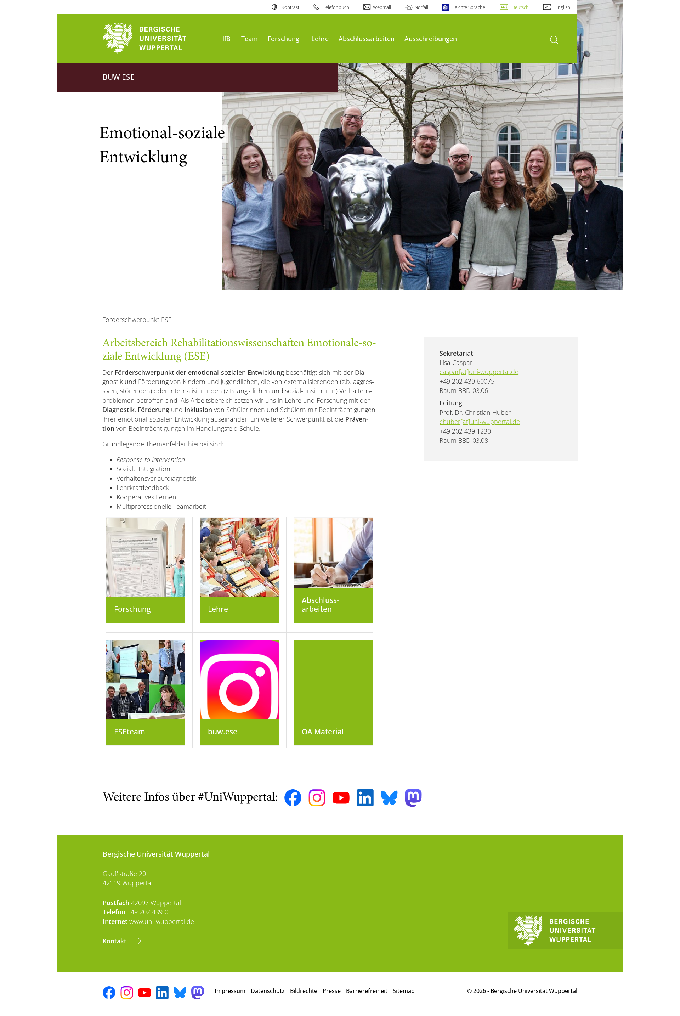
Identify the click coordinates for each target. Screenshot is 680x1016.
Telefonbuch (336, 7)
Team (249, 38)
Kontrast (290, 7)
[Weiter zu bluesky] (389, 797)
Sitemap (404, 991)
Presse (332, 991)
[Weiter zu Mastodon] (413, 798)
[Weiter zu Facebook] (292, 797)
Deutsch (520, 7)
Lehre (320, 38)
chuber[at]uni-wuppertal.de (480, 421)
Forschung (283, 38)
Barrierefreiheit (366, 991)
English (562, 7)
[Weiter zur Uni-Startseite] (159, 38)
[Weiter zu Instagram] (316, 797)
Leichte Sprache (468, 7)
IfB (226, 38)
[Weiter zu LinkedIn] (365, 797)
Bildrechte (303, 991)
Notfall (421, 7)
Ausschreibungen (430, 38)
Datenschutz (268, 991)
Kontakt (115, 941)
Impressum (230, 991)
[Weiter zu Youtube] (341, 798)
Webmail (382, 7)
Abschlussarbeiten (367, 38)
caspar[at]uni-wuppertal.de (479, 371)
